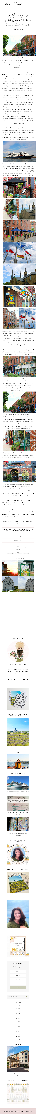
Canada (4, 529)
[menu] (33, 4)
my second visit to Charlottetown (17, 72)
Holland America (23, 529)
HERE (5, 114)
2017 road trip (10, 109)
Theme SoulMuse (26, 1111)
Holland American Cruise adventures (21, 514)
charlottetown (12, 529)
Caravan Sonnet (11, 5)
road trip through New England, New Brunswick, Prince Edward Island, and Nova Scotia (18, 81)
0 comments (18, 540)
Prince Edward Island (19, 530)
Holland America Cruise (12, 65)
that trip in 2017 (18, 83)
